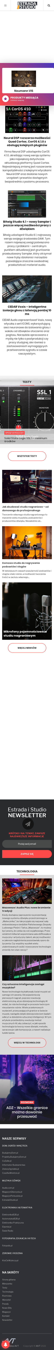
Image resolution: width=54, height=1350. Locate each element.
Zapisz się (27, 854)
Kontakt (6, 1316)
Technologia (27, 871)
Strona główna (9, 1279)
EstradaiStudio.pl (10, 1200)
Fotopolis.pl (7, 1245)
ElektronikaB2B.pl (10, 1214)
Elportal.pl (6, 1226)
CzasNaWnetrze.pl (10, 1173)
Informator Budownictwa (13, 1165)
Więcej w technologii (27, 1042)
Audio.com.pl (8, 1188)
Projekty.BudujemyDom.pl (14, 1157)
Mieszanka (7, 1283)
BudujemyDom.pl (10, 1153)
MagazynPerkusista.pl (12, 1196)
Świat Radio (7, 1231)
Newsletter (7, 1320)
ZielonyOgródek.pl (10, 1169)
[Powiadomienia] (5, 1344)
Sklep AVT (13, 1346)
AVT (38, 1346)
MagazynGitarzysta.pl (12, 1192)
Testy (27, 382)
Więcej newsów (27, 647)
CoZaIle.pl (6, 1161)
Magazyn (6, 1312)
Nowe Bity (7, 1308)
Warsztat (6, 1300)
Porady (5, 1304)
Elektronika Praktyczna (13, 1222)
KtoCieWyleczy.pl (10, 1260)
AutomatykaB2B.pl (11, 1218)
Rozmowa (7, 1296)
